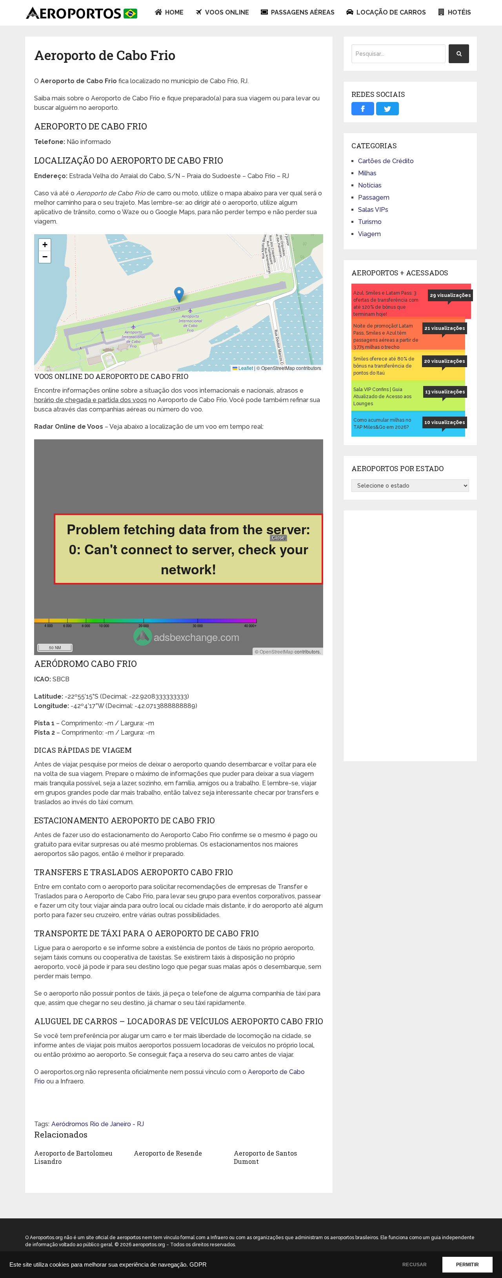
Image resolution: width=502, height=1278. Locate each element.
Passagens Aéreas (302, 12)
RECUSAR (414, 1264)
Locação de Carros (390, 12)
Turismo (370, 222)
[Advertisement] (410, 636)
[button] (179, 295)
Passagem (373, 197)
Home (174, 12)
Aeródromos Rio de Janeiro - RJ (97, 1124)
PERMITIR (467, 1264)
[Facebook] (362, 108)
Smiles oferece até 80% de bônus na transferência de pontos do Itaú (384, 366)
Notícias (370, 185)
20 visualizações (444, 361)
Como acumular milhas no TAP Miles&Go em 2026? (382, 423)
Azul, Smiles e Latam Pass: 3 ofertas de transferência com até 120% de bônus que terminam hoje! (385, 303)
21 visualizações (444, 328)
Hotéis (458, 12)
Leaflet (245, 367)
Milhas (367, 173)
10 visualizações (444, 422)
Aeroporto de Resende (168, 1153)
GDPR (198, 1265)
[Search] (459, 53)
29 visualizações (450, 295)
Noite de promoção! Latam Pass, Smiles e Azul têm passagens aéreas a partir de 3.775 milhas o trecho (385, 336)
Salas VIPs (373, 209)
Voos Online (226, 12)
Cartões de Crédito (386, 161)
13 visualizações (445, 392)
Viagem (369, 234)
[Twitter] (387, 108)
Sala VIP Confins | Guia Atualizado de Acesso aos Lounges (382, 396)
